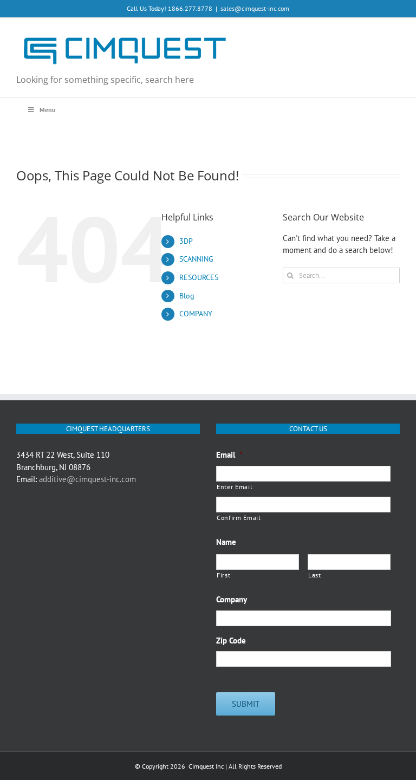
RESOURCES (198, 277)
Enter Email (234, 487)
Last (314, 575)
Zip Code (231, 640)
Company (231, 599)
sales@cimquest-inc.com (254, 8)
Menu (47, 110)
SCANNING (196, 259)
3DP (186, 241)
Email (229, 455)
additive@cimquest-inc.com (87, 479)
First (223, 575)
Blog (186, 296)
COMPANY (195, 313)
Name (226, 542)
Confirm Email (239, 518)
